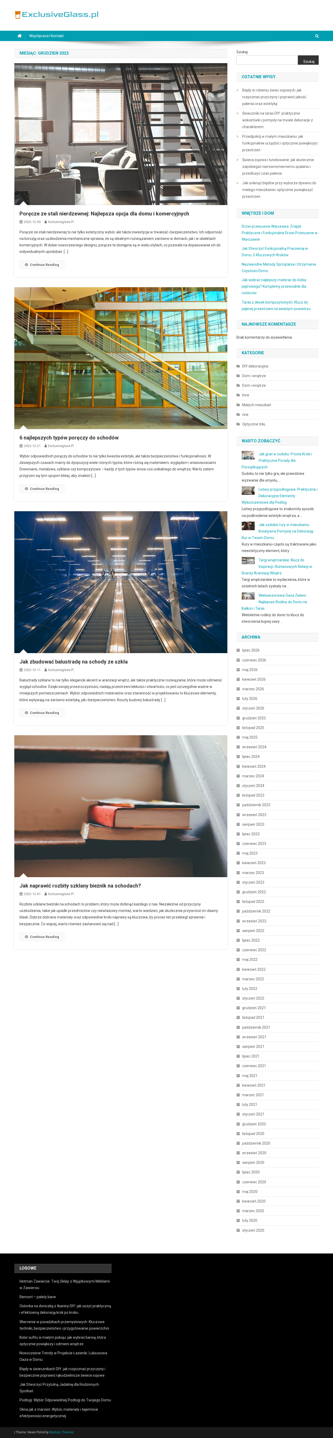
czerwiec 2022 (254, 950)
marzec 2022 (253, 979)
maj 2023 (250, 853)
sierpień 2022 (253, 931)
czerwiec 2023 (254, 844)
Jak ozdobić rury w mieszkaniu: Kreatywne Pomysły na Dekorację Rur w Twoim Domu (277, 531)
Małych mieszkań (256, 405)
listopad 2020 (253, 1134)
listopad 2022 (253, 901)
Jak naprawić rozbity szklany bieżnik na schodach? (80, 886)
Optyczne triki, (254, 424)
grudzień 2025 (254, 718)
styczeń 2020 (253, 1230)
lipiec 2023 (251, 834)
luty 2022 (249, 989)
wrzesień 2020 (254, 1153)
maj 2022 (250, 959)
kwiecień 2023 (254, 863)
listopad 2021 (253, 1017)
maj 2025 (250, 737)
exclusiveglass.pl (61, 222)
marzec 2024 (253, 776)
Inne (245, 395)
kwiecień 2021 (254, 1085)
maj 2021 (250, 1076)
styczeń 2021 (253, 1114)
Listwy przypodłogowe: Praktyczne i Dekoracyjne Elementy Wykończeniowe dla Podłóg (279, 495)
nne (245, 414)
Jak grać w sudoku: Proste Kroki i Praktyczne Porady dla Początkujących (277, 460)
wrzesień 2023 (254, 815)
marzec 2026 (253, 689)
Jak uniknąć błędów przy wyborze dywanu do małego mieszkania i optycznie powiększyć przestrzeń (279, 190)
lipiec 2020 (251, 1172)
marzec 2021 (253, 1095)
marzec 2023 (253, 873)
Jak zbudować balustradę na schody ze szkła (74, 662)
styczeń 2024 (253, 786)
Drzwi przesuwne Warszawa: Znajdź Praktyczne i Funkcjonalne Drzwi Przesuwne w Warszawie (280, 232)
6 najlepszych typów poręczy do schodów (69, 438)
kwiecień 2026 (254, 679)
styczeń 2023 (253, 882)
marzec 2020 (253, 1211)
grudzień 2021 (254, 1008)
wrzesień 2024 (254, 747)
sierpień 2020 (253, 1162)
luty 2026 (249, 699)
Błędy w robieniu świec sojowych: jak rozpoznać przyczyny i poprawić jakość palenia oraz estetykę (274, 97)
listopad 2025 (253, 728)
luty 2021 (249, 1104)
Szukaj (242, 52)
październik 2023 (256, 805)
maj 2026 (250, 670)
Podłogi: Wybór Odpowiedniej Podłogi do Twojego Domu (65, 1400)
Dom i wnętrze (254, 376)
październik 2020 (256, 1143)
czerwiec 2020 (254, 1182)
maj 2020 (250, 1192)
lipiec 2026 (251, 650)
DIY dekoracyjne (255, 366)
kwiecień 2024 (254, 766)
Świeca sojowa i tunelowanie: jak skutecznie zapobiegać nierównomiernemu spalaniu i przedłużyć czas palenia (278, 166)
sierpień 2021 (253, 1047)
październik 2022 (256, 911)
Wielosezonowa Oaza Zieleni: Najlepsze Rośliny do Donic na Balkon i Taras (274, 601)
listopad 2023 (253, 795)
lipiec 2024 (251, 756)
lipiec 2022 (251, 940)
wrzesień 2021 (254, 1037)
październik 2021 (256, 1027)
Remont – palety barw (38, 1297)
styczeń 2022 (253, 998)
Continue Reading (44, 265)
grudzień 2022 (254, 892)
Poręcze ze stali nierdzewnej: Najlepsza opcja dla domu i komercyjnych (104, 214)
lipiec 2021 (251, 1056)
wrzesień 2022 (254, 921)
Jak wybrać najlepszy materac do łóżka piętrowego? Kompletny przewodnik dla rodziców (274, 286)
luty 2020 (249, 1220)
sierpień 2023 (253, 824)
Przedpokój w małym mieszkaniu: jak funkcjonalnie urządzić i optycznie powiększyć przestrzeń (280, 143)
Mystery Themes (61, 1432)
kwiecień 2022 (254, 969)
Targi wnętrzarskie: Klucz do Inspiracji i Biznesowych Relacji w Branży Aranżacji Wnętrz (277, 566)
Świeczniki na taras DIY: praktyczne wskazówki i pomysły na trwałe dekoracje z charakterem (277, 120)
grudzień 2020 (254, 1124)
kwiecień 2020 (254, 1201)
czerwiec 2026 (254, 660)
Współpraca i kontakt (46, 36)
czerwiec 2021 (254, 1066)
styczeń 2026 (253, 708)
